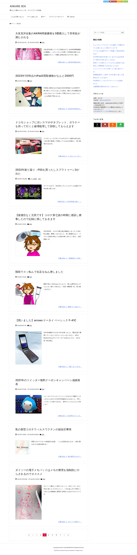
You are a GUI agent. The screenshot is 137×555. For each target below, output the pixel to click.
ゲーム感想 (33, 179)
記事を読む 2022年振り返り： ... (70, 201)
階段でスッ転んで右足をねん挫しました (39, 271)
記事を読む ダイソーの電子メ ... (70, 522)
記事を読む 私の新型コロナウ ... (70, 456)
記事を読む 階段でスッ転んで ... (70, 307)
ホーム (13, 23)
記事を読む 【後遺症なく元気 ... (70, 258)
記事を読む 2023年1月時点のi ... (70, 109)
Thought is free (78, 550)
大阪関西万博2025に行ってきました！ (106, 86)
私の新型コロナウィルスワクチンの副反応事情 (43, 429)
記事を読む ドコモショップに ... (70, 156)
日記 (43, 42)
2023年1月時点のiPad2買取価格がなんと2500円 (44, 75)
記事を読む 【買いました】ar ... (70, 367)
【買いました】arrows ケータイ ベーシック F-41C (45, 320)
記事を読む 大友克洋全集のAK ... (70, 62)
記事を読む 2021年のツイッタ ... (70, 416)
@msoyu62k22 (105, 100)
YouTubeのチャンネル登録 (102, 111)
